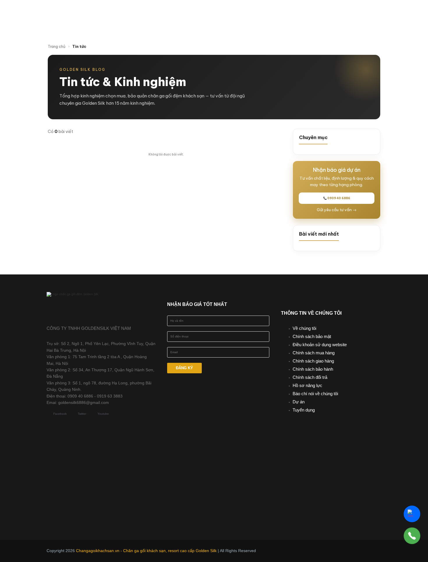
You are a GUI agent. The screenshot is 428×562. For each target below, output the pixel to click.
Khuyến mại (274, 12)
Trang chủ (57, 46)
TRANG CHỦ (148, 12)
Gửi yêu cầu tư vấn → (337, 209)
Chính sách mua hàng (314, 352)
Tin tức (310, 12)
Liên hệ (240, 24)
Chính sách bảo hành (313, 369)
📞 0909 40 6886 (336, 198)
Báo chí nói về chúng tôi (315, 393)
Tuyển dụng (304, 409)
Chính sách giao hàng (313, 360)
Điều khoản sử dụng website (320, 344)
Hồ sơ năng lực (307, 385)
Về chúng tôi (304, 328)
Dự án (299, 401)
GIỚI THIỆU (186, 12)
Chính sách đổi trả (310, 377)
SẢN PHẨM (229, 12)
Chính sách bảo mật (312, 336)
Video (339, 12)
